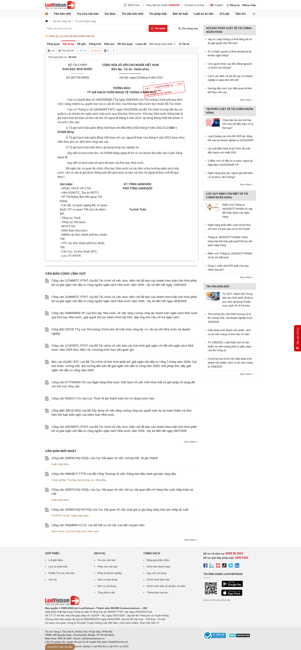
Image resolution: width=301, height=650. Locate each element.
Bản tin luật (180, 13)
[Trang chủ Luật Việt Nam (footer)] (62, 604)
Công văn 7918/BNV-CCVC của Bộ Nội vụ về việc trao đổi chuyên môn (97, 525)
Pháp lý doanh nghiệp (110, 573)
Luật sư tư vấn (203, 13)
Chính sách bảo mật (158, 579)
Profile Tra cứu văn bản (61, 573)
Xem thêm (190, 441)
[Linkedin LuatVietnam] (237, 566)
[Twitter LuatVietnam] (231, 566)
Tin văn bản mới (132, 13)
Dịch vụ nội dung (107, 586)
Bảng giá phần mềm (158, 560)
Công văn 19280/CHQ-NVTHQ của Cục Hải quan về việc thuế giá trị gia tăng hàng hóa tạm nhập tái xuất (119, 509)
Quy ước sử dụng (156, 573)
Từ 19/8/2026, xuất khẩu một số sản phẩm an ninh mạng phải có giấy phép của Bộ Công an (229, 346)
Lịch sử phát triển (58, 566)
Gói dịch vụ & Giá (194, 5)
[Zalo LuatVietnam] (212, 566)
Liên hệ (52, 579)
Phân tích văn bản (108, 566)
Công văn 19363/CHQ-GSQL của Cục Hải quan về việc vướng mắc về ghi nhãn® (104, 458)
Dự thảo (110, 13)
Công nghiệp (58, 480)
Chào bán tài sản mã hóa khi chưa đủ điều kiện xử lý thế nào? (237, 124)
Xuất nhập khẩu (60, 464)
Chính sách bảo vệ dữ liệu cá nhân (166, 586)
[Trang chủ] (46, 13)
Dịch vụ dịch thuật (107, 579)
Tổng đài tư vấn (106, 592)
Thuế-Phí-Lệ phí (60, 515)
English (219, 5)
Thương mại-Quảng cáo (80, 480)
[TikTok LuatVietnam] (224, 566)
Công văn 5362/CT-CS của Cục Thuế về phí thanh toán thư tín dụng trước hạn (102, 398)
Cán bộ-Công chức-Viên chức (82, 531)
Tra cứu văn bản (88, 13)
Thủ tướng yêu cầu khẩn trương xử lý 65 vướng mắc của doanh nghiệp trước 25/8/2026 (230, 317)
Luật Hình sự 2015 (118, 646)
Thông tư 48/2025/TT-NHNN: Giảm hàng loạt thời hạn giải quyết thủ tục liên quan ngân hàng (230, 241)
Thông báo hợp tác (157, 592)
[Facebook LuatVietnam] (205, 566)
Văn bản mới (62, 13)
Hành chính (57, 531)
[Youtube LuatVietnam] (218, 566)
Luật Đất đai (99, 646)
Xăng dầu (100, 480)
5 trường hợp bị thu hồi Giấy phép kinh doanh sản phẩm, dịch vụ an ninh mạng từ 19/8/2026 (230, 362)
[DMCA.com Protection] (239, 636)
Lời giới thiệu (55, 560)
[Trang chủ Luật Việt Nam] (60, 5)
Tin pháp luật (158, 13)
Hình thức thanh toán (158, 566)
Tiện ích (240, 13)
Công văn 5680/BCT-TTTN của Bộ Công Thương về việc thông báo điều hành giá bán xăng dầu (113, 474)
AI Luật (224, 13)
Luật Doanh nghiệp (79, 646)
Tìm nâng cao (189, 28)
